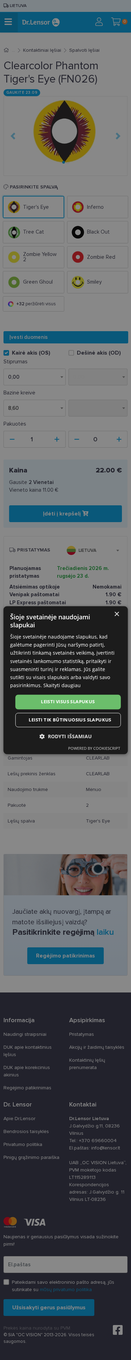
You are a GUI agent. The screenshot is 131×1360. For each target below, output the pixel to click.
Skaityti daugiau (62, 685)
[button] (65, 736)
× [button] (116, 614)
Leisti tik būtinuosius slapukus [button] (70, 720)
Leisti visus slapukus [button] (68, 701)
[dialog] (65, 680)
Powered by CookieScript (94, 748)
